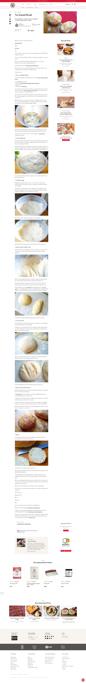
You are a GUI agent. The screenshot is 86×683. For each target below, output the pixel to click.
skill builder (35, 530)
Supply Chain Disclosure (14, 677)
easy (32, 530)
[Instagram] (49, 636)
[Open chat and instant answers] (83, 680)
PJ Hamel (21, 24)
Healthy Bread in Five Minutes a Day (35, 512)
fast (30, 530)
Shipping (12, 663)
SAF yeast (17, 48)
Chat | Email (68, 550)
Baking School (43, 4)
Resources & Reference (49, 663)
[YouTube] (47, 638)
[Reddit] (49, 638)
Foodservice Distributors (49, 660)
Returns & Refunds (14, 664)
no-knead (27, 530)
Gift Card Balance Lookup (15, 666)
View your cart (75, 4)
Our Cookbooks (30, 666)
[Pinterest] (53, 636)
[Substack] (51, 638)
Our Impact (64, 664)
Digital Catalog (13, 657)
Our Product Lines (65, 657)
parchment (29, 287)
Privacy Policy (26, 677)
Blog (16, 12)
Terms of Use (31, 677)
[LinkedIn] (45, 638)
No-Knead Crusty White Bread (32, 65)
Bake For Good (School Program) (67, 666)
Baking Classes (30, 663)
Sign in (72, 4)
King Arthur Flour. (18, 43)
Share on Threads (33, 30)
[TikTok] (47, 636)
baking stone (18, 394)
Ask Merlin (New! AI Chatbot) (33, 667)
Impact (51, 4)
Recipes (29, 4)
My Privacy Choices (47, 677)
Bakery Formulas (47, 661)
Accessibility (20, 677)
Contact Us (64, 669)
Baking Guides (30, 658)
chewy (21, 530)
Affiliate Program (13, 669)
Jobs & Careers (64, 661)
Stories (36, 7)
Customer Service (13, 661)
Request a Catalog (14, 658)
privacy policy (33, 638)
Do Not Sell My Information (38, 677)
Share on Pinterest (30, 30)
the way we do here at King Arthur (31, 90)
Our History (64, 663)
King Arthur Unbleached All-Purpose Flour (30, 83)
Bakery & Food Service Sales (49, 657)
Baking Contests (30, 664)
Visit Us (69, 1)
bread (24, 530)
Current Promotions (14, 660)
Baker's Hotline (30, 660)
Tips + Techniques (29, 7)
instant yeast (24, 86)
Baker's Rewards (74, 1)
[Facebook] (45, 636)
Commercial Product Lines (49, 658)
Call (62, 550)
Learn (35, 4)
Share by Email (29, 30)
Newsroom (64, 667)
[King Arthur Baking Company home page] (12, 5)
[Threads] (51, 636)
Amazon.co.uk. (32, 517)
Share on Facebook (28, 30)
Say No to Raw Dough (31, 661)
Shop (23, 4)
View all (65, 530)
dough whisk (41, 133)
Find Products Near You (66, 658)
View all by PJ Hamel (31, 551)
